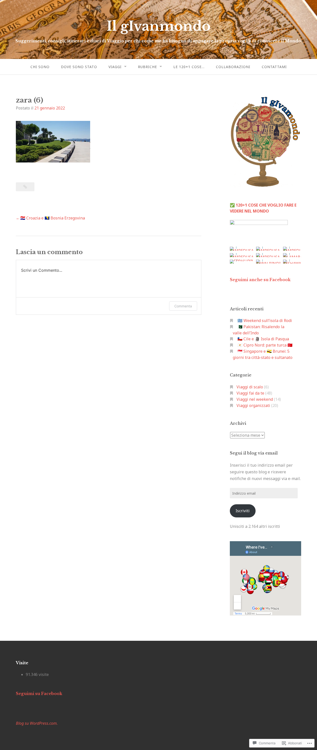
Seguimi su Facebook (39, 693)
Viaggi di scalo (250, 387)
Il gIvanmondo (158, 26)
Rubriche (147, 66)
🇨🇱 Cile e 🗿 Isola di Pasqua (263, 339)
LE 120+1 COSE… (189, 66)
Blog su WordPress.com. (37, 723)
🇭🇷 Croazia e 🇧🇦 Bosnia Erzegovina (52, 218)
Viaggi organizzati (253, 405)
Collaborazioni (233, 66)
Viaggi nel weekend (255, 399)
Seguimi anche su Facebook (260, 279)
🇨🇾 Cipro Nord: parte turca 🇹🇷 (265, 345)
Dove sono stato (79, 66)
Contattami (274, 66)
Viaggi (115, 66)
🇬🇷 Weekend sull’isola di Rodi (265, 320)
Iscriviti (243, 510)
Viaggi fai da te (250, 393)
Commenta (183, 306)
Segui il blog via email (254, 453)
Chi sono (40, 66)
